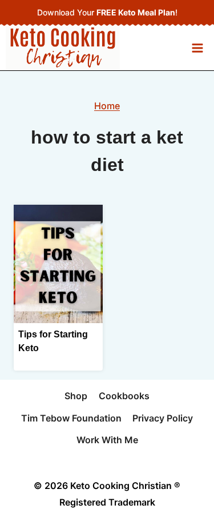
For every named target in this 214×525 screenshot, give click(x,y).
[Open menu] (197, 47)
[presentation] (58, 264)
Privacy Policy (162, 418)
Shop (75, 395)
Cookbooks (124, 395)
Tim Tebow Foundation (71, 418)
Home (107, 106)
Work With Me (107, 440)
